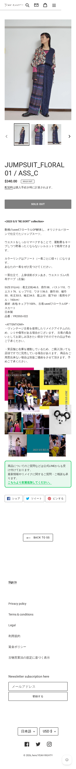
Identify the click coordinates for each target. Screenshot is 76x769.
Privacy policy (17, 603)
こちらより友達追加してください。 (30, 482)
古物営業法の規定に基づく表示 (29, 657)
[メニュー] (54, 5)
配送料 (9, 187)
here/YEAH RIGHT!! (42, 755)
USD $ (47, 731)
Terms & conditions (20, 614)
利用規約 (14, 636)
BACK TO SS (41, 537)
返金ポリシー (17, 646)
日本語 (26, 731)
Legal (12, 625)
